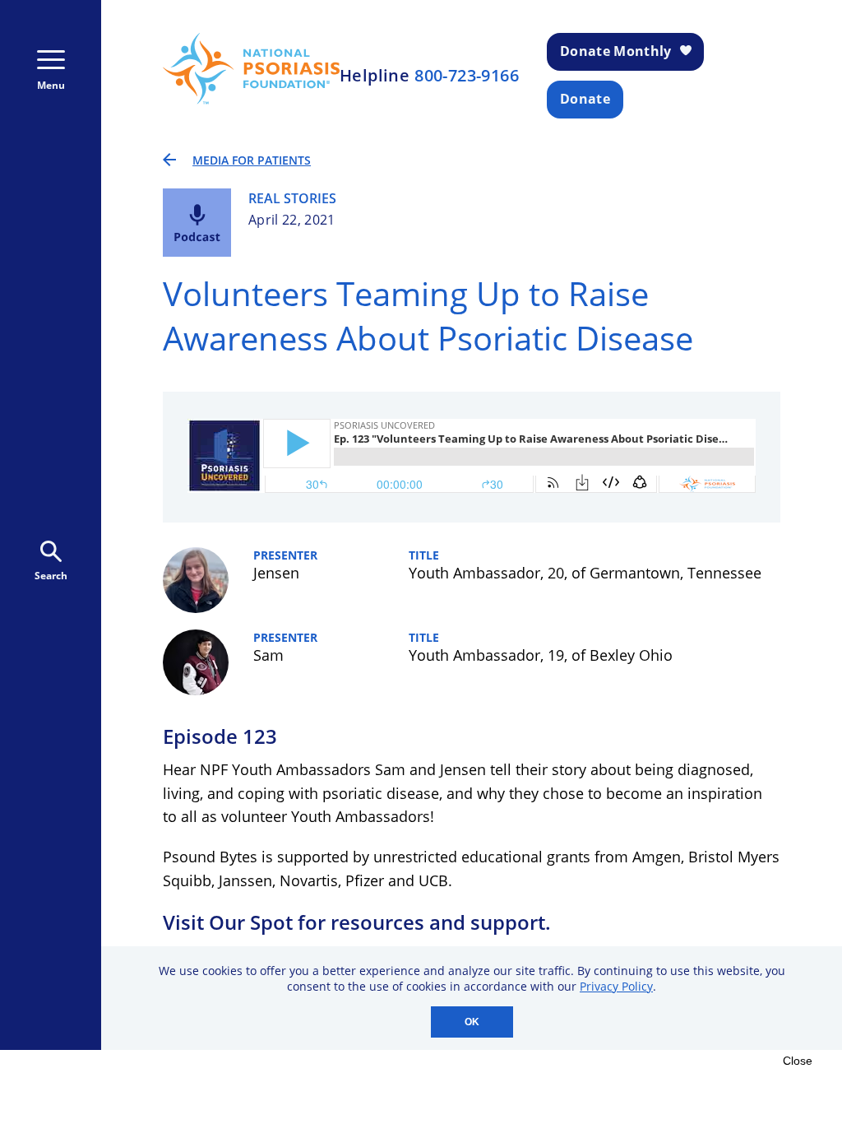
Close (797, 1060)
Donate (585, 99)
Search (51, 576)
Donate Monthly (615, 51)
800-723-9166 (466, 75)
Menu (51, 85)
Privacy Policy (616, 986)
